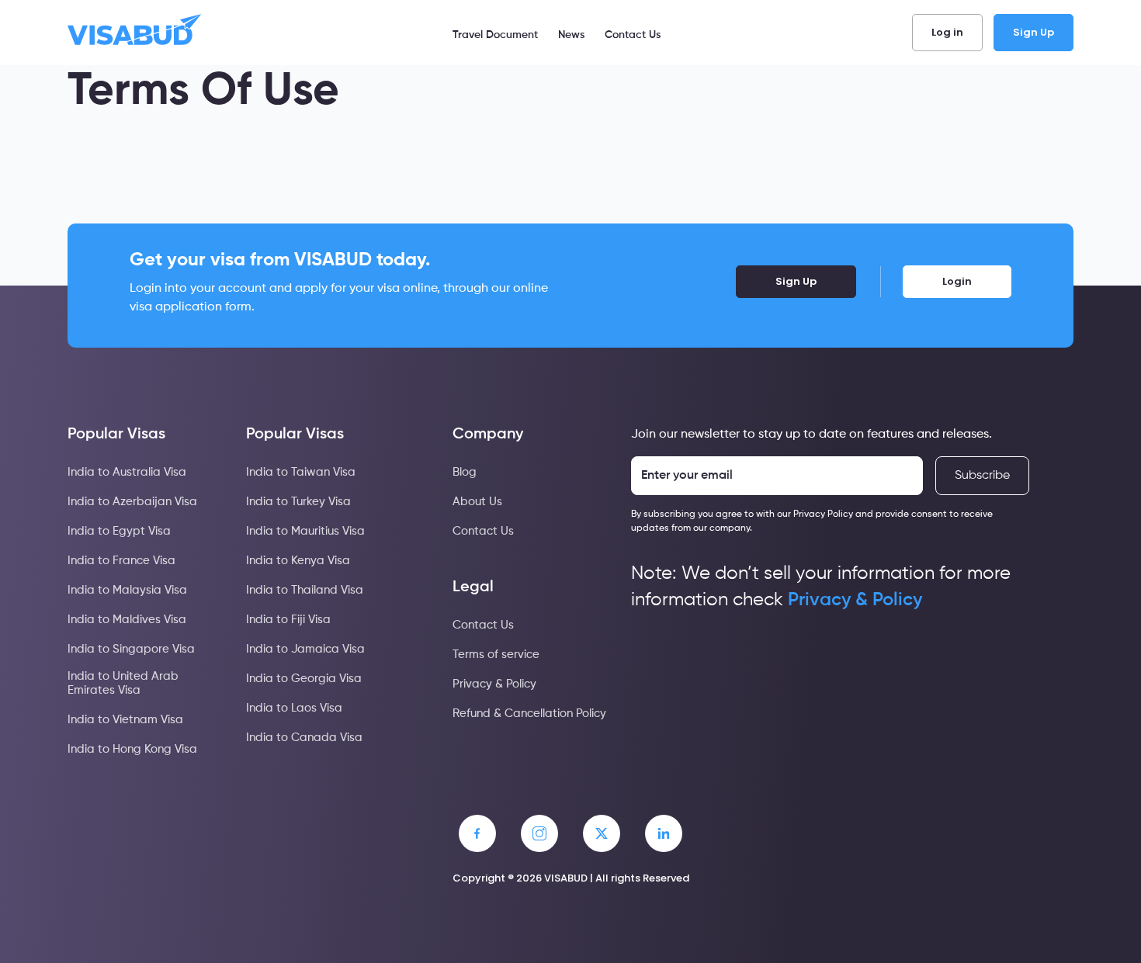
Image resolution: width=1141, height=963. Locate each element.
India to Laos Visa (294, 708)
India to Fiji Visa (288, 619)
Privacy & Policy (494, 684)
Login (957, 281)
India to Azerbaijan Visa (132, 501)
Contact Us (633, 34)
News (571, 34)
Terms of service (496, 654)
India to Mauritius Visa (305, 531)
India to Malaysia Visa (127, 590)
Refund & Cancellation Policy (529, 713)
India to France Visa (121, 560)
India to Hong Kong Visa (132, 749)
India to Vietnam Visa (125, 720)
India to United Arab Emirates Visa (123, 683)
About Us (477, 501)
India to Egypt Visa (119, 531)
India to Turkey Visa (298, 501)
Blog (465, 472)
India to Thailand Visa (304, 590)
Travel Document (495, 34)
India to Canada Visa (304, 737)
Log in (947, 32)
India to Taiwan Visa (300, 472)
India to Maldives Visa (127, 619)
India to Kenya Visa (298, 560)
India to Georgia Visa (304, 678)
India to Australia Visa (127, 472)
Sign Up (1033, 32)
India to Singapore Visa (131, 649)
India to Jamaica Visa (305, 649)
